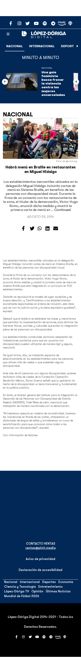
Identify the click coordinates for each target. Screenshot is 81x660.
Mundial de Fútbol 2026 (21, 596)
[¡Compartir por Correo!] (55, 228)
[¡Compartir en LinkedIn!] (47, 228)
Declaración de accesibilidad (40, 570)
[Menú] (8, 34)
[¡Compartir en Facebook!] (23, 228)
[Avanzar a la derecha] (77, 46)
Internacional (42, 46)
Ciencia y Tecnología (20, 586)
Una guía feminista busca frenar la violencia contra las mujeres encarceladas (53, 84)
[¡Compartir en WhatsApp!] (40, 228)
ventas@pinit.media (40, 548)
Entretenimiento (50, 586)
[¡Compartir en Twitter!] (32, 228)
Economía (65, 582)
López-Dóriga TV (16, 591)
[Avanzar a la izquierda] (5, 82)
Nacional (14, 46)
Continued (62, 210)
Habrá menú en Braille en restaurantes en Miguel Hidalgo (41, 169)
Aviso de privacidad (40, 559)
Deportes (69, 46)
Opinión (37, 591)
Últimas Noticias (58, 591)
